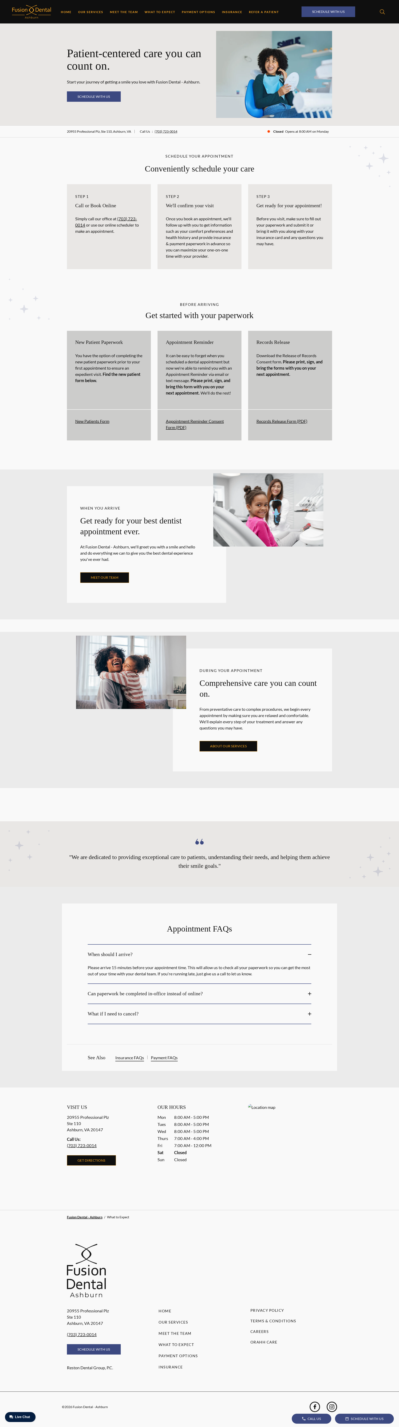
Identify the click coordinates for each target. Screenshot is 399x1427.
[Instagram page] (332, 1407)
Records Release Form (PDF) (281, 421)
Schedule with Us (328, 11)
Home (66, 12)
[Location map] (290, 1148)
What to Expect (160, 12)
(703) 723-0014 (166, 131)
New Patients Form (92, 421)
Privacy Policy (267, 1310)
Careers (259, 1331)
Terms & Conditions (273, 1321)
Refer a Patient (264, 12)
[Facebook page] (315, 1407)
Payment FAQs (164, 1057)
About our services (228, 746)
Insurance (232, 12)
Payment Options (198, 12)
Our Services (90, 12)
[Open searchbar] (382, 11)
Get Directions (91, 1160)
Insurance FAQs (129, 1057)
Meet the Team (124, 12)
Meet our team (104, 577)
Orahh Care (263, 1342)
